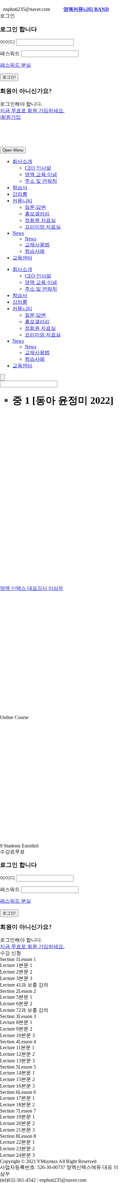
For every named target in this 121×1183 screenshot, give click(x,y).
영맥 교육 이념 (41, 174)
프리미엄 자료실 (43, 226)
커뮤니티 (22, 200)
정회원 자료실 (40, 220)
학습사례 (35, 251)
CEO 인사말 (38, 168)
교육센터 (22, 257)
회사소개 (22, 161)
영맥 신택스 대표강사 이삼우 (31, 588)
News (18, 233)
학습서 (19, 187)
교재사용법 (37, 244)
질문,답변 (35, 207)
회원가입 (11, 117)
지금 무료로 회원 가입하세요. (32, 110)
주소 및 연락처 (41, 181)
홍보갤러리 (37, 213)
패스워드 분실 (15, 65)
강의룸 (19, 194)
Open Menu (12, 150)
